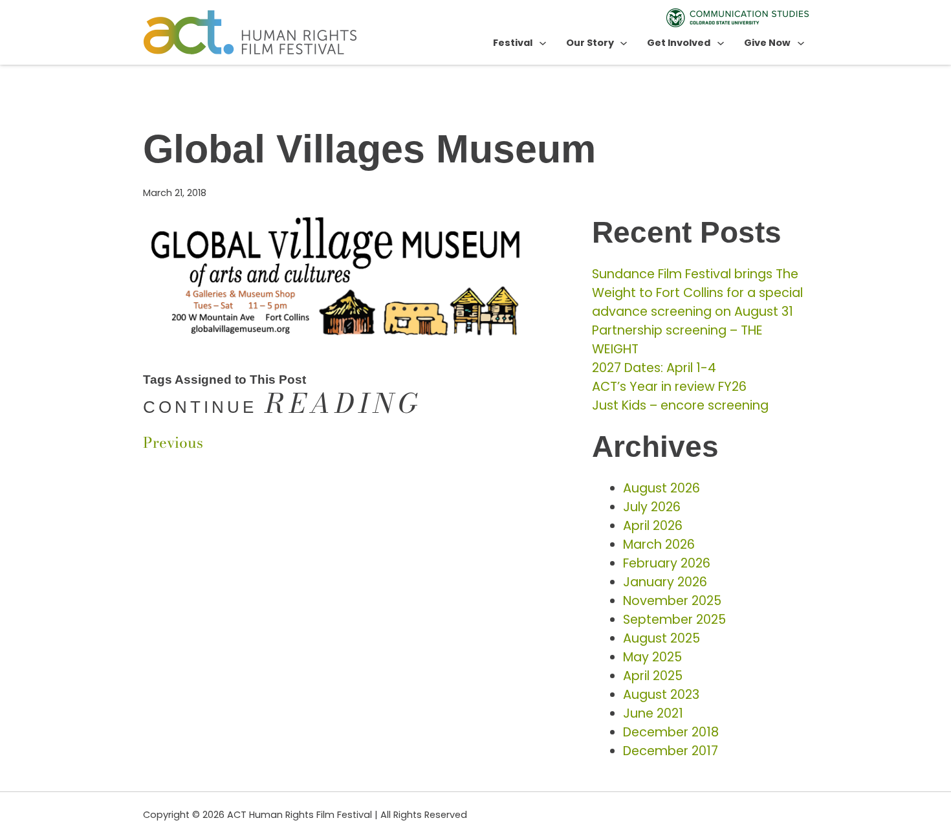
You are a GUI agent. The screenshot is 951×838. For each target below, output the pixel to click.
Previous (173, 443)
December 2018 (671, 732)
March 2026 (659, 544)
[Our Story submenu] (623, 42)
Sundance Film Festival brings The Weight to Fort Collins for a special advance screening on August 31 (697, 292)
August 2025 (661, 638)
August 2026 (661, 488)
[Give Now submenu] (801, 42)
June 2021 (653, 713)
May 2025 (652, 657)
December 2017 (670, 751)
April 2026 (653, 526)
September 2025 (674, 619)
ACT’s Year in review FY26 (669, 386)
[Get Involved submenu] (720, 42)
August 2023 (661, 694)
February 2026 (666, 563)
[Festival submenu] (543, 42)
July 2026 (652, 507)
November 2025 (672, 601)
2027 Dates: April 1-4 (654, 368)
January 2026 (665, 582)
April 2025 (653, 676)
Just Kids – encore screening (680, 405)
